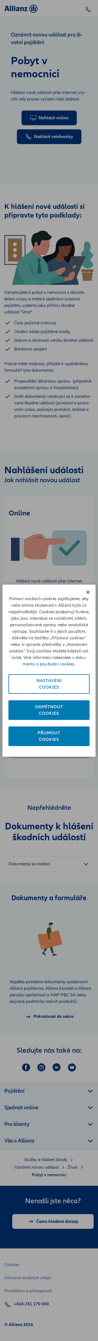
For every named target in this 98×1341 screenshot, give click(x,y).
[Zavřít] (88, 592)
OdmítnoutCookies (49, 710)
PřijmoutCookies (49, 736)
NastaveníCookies (49, 684)
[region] (49, 671)
